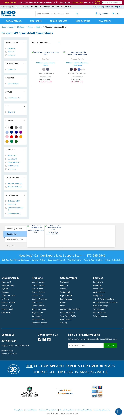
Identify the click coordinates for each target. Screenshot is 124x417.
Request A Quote (8, 302)
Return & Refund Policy (84, 410)
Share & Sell (98, 288)
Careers (63, 288)
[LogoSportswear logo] (8, 16)
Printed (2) (12, 204)
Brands (11, 27)
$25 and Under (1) (15, 183)
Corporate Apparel (39, 322)
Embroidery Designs (105, 302)
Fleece (30, 27)
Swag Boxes (98, 282)
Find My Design (7, 285)
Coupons (5, 292)
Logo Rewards (66, 299)
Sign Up (110, 345)
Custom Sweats (38, 285)
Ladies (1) (11, 48)
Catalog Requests (100, 316)
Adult (38, 27)
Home (3, 27)
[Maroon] (16, 136)
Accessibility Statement (102, 410)
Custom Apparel (14, 21)
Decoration (11, 195)
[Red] (11, 136)
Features (10, 150)
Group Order (98, 295)
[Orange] (20, 136)
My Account (6, 282)
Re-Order (5, 299)
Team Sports (105, 21)
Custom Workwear (39, 299)
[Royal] (11, 132)
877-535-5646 (23, 7)
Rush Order (36, 21)
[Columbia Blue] (7, 132)
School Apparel (99, 309)
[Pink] (7, 136)
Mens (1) (11, 52)
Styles (8, 92)
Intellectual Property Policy (48, 410)
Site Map (63, 322)
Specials (9, 78)
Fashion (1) (12, 155)
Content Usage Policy (67, 410)
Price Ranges (12, 177)
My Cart (4, 288)
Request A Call (7, 309)
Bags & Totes (37, 312)
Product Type (12, 63)
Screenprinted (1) (14, 213)
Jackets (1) (12, 69)
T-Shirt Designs (103, 299)
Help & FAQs (6, 305)
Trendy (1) (12, 169)
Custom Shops (99, 292)
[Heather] (43, 69)
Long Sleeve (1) (14, 98)
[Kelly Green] (11, 141)
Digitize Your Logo (100, 305)
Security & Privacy (67, 312)
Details (67, 2)
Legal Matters (66, 319)
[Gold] (7, 141)
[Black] (11, 127)
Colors (9, 120)
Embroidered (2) (14, 201)
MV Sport (20, 27)
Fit (6, 106)
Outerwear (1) (13, 166)
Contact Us (6, 312)
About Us (64, 285)
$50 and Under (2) (15, 187)
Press (62, 305)
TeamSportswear (39, 309)
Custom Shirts (37, 295)
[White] (7, 127)
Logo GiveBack (66, 295)
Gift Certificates (99, 312)
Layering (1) (12, 159)
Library (63, 302)
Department (11, 42)
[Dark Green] (16, 141)
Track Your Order (49, 7)
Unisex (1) (12, 55)
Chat (35, 7)
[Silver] (20, 127)
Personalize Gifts (38, 319)
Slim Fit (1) (11, 112)
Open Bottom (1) (14, 162)
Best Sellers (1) (13, 83)
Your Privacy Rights (68, 316)
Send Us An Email (22, 345)
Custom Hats (37, 302)
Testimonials (65, 292)
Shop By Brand (83, 21)
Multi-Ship (97, 285)
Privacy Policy (18, 410)
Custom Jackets (38, 282)
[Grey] (16, 127)
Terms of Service (31, 410)
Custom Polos (37, 288)
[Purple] (20, 132)
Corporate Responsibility (70, 309)
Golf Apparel (37, 316)
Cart (115, 13)
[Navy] (16, 132)
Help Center (64, 7)
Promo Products (58, 21)
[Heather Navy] (47, 69)
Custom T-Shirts (38, 292)
